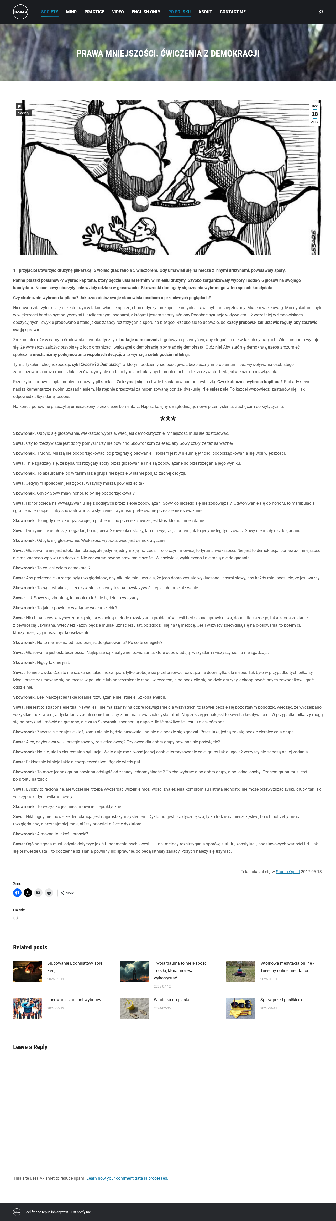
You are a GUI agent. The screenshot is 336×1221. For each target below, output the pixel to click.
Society (23, 113)
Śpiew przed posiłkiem (281, 999)
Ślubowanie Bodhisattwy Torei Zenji (75, 967)
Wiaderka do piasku (172, 999)
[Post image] (27, 971)
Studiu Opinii (288, 871)
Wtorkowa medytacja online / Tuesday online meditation (287, 967)
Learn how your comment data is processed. (127, 1178)
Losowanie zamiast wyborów (74, 999)
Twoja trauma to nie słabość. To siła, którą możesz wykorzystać (181, 970)
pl (19, 106)
